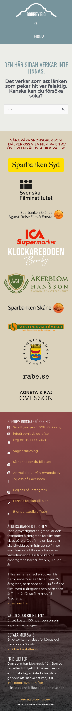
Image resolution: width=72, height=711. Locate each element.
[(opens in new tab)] (36, 165)
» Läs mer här (18, 603)
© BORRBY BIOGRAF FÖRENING (36, 700)
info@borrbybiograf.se (31, 433)
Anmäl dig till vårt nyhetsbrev (36, 473)
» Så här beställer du (23, 649)
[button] (36, 23)
